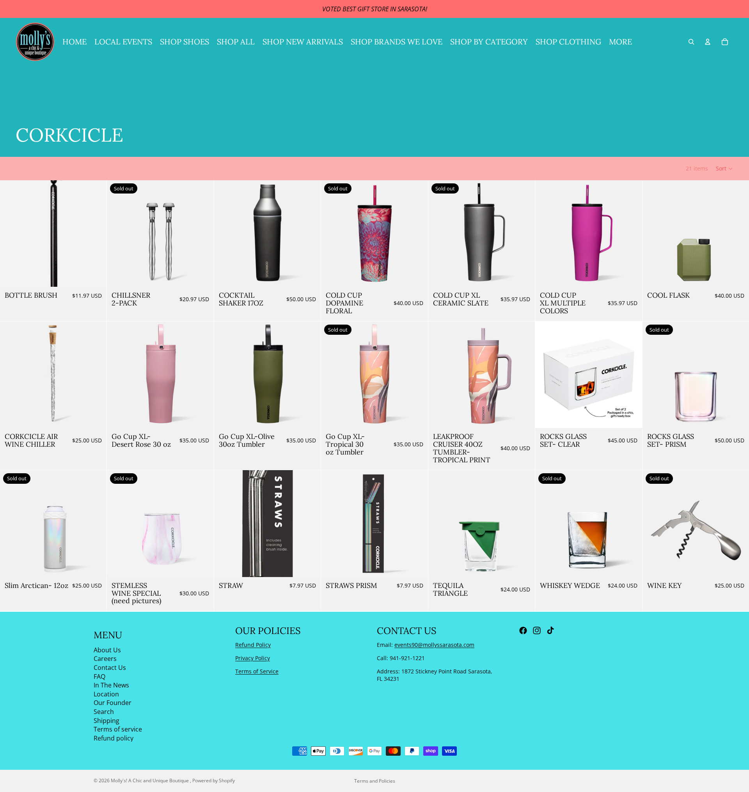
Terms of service (118, 729)
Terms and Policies (374, 781)
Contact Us (110, 667)
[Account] (707, 41)
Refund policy (113, 737)
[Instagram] (536, 630)
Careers (105, 658)
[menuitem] (620, 42)
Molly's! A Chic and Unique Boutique (150, 780)
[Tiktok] (550, 630)
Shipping (106, 720)
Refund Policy (253, 644)
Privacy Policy (252, 658)
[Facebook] (523, 630)
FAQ (99, 676)
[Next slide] (309, 233)
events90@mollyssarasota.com (434, 644)
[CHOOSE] (309, 275)
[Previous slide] (226, 233)
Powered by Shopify (213, 780)
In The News (111, 685)
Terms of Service (257, 671)
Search (104, 711)
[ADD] (95, 275)
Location (106, 693)
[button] (724, 168)
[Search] (691, 41)
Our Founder (112, 702)
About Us (107, 649)
